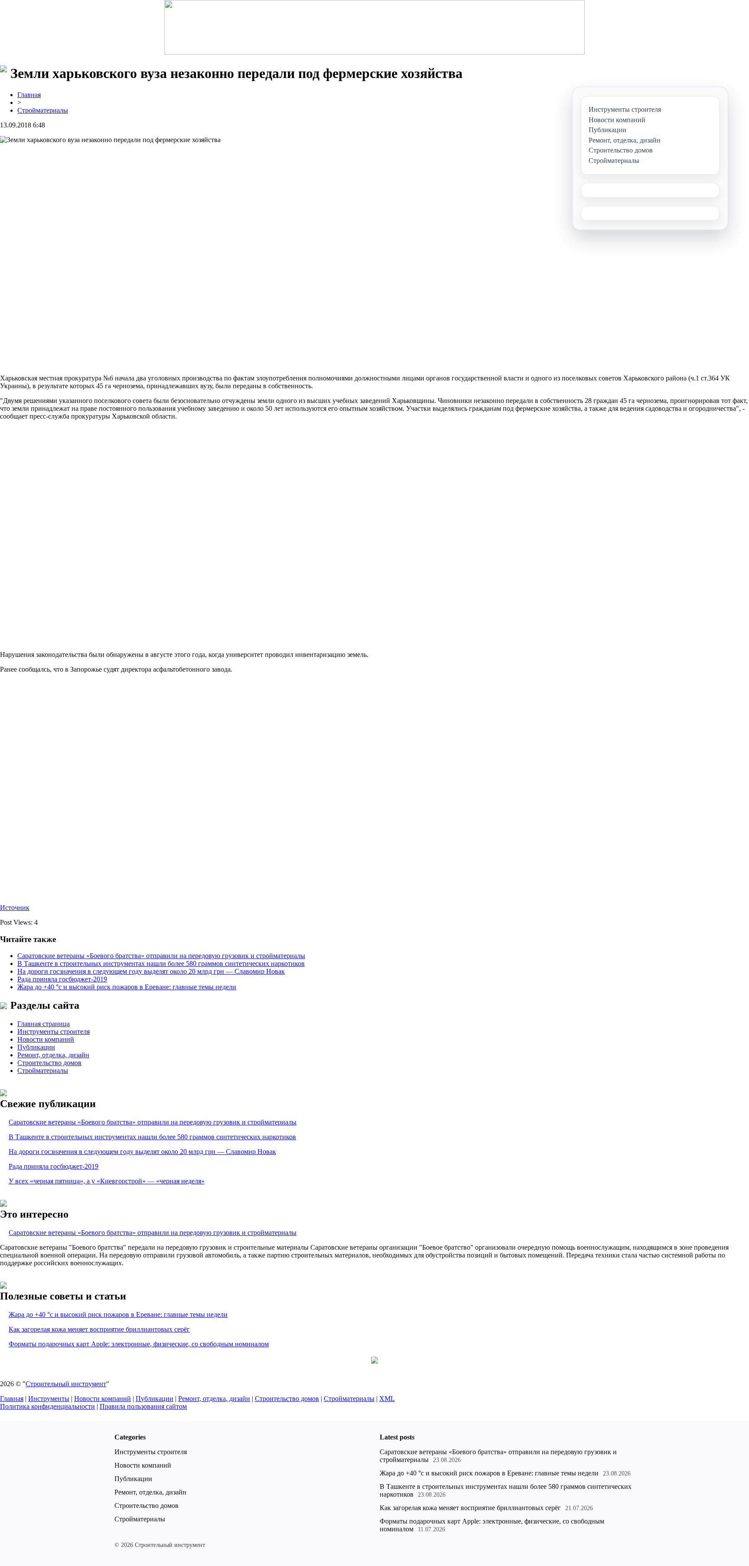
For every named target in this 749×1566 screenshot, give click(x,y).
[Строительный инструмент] (374, 28)
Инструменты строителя (53, 1031)
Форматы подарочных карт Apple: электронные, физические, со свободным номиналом (139, 1344)
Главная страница (43, 1023)
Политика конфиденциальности (47, 1406)
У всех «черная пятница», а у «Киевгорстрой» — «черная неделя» (107, 1181)
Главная (29, 94)
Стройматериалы (42, 110)
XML (387, 1398)
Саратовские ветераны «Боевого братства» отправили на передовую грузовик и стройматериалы (161, 955)
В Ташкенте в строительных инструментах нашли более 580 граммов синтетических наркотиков (161, 963)
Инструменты (48, 1398)
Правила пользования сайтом (143, 1406)
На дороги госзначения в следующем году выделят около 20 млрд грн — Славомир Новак (151, 971)
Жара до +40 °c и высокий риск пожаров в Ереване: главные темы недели (126, 987)
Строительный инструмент (66, 1383)
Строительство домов (49, 1062)
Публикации (36, 1047)
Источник (14, 907)
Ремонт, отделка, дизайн (53, 1055)
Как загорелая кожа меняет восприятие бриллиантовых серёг (99, 1329)
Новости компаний (45, 1039)
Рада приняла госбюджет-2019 (62, 979)
